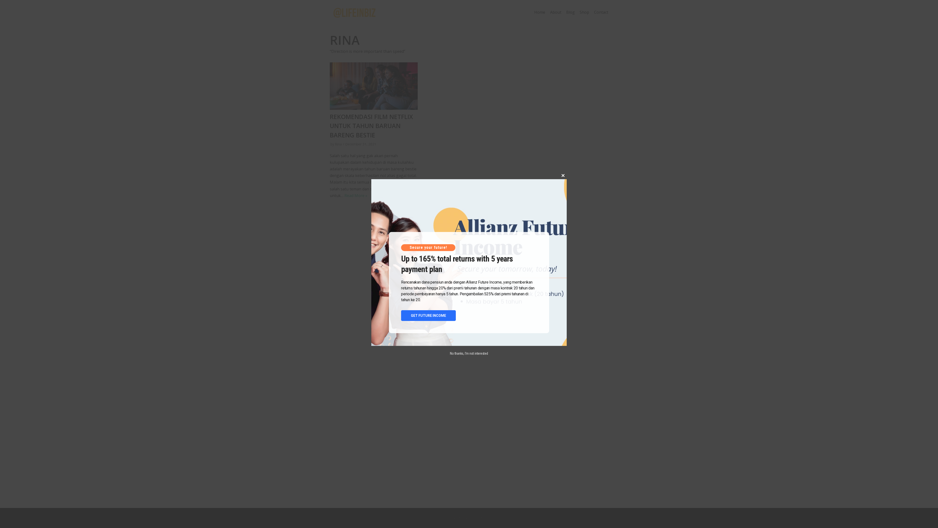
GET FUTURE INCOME (428, 316)
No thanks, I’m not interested (469, 353)
